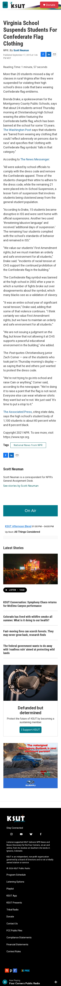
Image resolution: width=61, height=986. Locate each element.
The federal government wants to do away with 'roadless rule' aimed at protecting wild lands (29, 649)
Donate (50, 4)
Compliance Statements (19, 937)
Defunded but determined (30, 710)
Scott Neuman (21, 50)
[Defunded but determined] (30, 683)
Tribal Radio (13, 909)
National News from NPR (28, 445)
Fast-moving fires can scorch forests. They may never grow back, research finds (28, 633)
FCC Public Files (14, 930)
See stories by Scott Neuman (21, 485)
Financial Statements (17, 944)
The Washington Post (17, 130)
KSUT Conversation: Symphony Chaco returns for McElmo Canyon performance (30, 604)
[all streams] (56, 982)
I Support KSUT (30, 729)
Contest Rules (14, 951)
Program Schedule (16, 875)
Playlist (10, 889)
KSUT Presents (14, 903)
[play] (5, 982)
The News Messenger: (35, 159)
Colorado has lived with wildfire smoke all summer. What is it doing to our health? (27, 618)
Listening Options (15, 882)
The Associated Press (17, 412)
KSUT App (12, 896)
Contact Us (12, 923)
